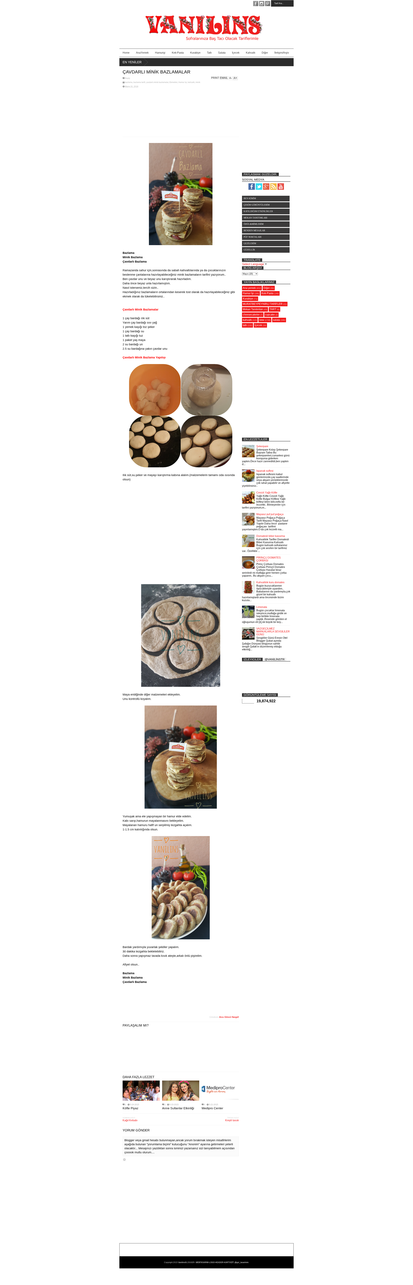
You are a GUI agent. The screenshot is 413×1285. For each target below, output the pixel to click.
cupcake (270, 314)
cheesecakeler (251, 314)
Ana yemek (249, 288)
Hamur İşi (182, 82)
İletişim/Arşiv (281, 52)
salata (276, 320)
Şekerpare (262, 446)
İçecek (235, 52)
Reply (127, 78)
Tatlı (209, 52)
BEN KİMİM (250, 198)
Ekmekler (173, 82)
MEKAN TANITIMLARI (255, 218)
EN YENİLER (132, 62)
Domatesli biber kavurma (270, 536)
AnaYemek (142, 52)
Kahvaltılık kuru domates (270, 582)
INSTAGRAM (261, 3)
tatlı (245, 325)
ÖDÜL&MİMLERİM (253, 224)
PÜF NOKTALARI (253, 237)
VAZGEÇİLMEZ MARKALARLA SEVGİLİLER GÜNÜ (273, 631)
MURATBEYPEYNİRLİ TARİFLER (262, 304)
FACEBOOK (255, 3)
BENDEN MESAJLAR (254, 230)
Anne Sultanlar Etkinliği (178, 1108)
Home (126, 52)
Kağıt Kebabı (130, 1120)
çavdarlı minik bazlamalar (157, 82)
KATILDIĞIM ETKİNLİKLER (258, 211)
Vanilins (181, 1262)
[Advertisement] (181, 112)
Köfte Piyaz (130, 1108)
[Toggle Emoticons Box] (124, 1159)
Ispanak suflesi (264, 470)
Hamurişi (160, 52)
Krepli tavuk (232, 1120)
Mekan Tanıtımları (253, 309)
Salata (222, 52)
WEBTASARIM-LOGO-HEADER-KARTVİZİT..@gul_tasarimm (222, 1262)
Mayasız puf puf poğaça (269, 514)
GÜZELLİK (249, 250)
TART (273, 309)
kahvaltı (191, 82)
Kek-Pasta (178, 52)
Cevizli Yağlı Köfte (266, 492)
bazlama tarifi (139, 82)
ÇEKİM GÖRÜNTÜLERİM (257, 205)
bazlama (128, 82)
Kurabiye (195, 52)
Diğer (265, 52)
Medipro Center (212, 1108)
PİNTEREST (267, 3)
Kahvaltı (250, 52)
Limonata (261, 607)
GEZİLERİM (250, 243)
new (261, 320)
